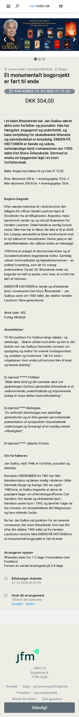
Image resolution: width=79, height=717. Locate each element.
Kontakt (11, 686)
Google (17, 604)
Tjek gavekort (52, 699)
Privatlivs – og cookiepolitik (37, 693)
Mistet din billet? (24, 699)
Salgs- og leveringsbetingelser (45, 686)
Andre (30, 604)
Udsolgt (39, 707)
